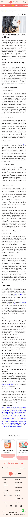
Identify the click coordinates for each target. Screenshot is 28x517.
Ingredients (18, 487)
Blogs (6, 11)
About (5, 482)
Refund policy (8, 495)
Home (3, 11)
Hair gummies (18, 294)
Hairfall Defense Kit (15, 296)
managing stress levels (7, 384)
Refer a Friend (19, 498)
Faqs (16, 485)
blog (5, 487)
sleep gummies (5, 303)
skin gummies (22, 302)
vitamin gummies (22, 303)
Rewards (17, 495)
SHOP (5, 479)
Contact (17, 490)
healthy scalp (23, 144)
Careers (17, 493)
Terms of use (12, 511)
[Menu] (2, 2)
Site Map (4, 511)
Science (6, 485)
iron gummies (12, 303)
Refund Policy (13, 512)
